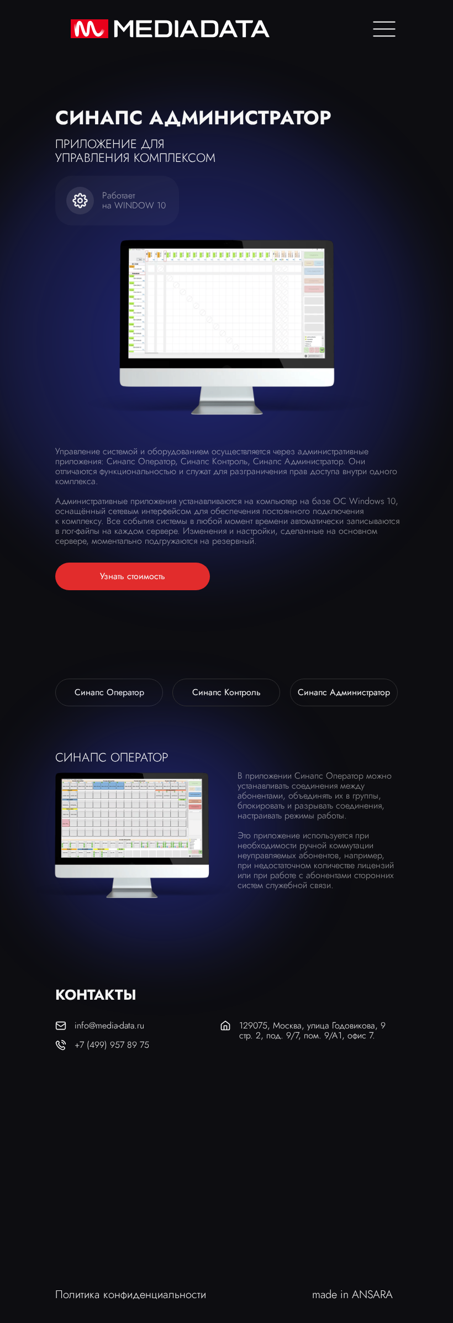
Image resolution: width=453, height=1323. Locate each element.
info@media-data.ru (109, 1025)
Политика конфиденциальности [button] (130, 1295)
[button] (132, 576)
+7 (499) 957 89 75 (112, 1044)
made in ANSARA (352, 1295)
